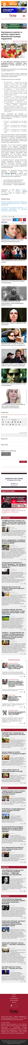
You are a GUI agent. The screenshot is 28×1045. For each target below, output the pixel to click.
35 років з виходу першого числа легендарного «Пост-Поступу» (17, 713)
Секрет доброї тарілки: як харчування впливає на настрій (12, 770)
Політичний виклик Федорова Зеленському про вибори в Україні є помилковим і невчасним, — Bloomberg (13, 901)
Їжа (3, 730)
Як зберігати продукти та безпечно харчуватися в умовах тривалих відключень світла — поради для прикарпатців (14, 203)
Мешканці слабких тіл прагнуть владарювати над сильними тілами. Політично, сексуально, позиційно (16, 683)
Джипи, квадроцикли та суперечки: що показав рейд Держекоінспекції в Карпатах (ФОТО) (13, 541)
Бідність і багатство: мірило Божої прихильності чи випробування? (15, 698)
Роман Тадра (11, 695)
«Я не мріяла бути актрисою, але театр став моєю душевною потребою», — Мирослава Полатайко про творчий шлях (12, 872)
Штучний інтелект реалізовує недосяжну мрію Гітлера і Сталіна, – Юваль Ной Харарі (16, 666)
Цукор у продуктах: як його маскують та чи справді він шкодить (14, 752)
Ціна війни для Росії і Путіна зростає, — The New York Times (12, 967)
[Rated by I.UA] (14, 1006)
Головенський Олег (13, 663)
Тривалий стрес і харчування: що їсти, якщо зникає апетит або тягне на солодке (13, 734)
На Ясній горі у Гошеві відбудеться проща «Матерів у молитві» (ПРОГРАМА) (13, 810)
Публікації (6, 518)
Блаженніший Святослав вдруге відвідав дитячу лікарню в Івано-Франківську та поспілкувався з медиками (13, 829)
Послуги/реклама (14, 1000)
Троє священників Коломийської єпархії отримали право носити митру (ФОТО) (12, 848)
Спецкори (14, 1002)
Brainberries (14, 243)
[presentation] (3, 420)
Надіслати (23, 461)
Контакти (14, 996)
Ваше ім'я (4, 439)
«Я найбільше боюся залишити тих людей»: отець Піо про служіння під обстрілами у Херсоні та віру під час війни (14, 523)
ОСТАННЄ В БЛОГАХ (14, 660)
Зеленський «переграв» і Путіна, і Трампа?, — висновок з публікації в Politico (13, 944)
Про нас (14, 994)
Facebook (17, 191)
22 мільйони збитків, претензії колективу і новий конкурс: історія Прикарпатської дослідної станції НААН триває (13, 611)
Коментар (4, 417)
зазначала (7, 175)
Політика (5, 896)
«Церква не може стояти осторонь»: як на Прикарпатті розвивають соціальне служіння (14, 792)
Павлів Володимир (13, 710)
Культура (5, 867)
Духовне (5, 788)
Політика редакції (14, 998)
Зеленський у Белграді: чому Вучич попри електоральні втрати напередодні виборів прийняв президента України (13, 923)
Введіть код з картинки (8, 451)
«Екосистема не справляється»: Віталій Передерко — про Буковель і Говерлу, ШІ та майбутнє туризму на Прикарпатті (14, 565)
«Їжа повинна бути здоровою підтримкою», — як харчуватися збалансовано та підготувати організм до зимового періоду (14, 209)
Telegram (25, 190)
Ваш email (4, 445)
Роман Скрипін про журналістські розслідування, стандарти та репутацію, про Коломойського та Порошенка (14, 510)
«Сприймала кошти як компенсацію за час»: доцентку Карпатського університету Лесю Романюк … (13, 406)
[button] (3, 420)
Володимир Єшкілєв (13, 679)
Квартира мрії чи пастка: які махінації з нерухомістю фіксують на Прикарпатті (13, 588)
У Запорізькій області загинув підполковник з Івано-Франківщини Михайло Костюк (12, 303)
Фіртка (12, 70)
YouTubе (5, 193)
